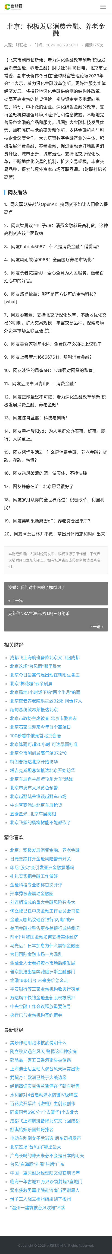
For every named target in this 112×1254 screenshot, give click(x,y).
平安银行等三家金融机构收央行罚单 (45, 989)
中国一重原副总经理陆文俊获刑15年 (45, 1173)
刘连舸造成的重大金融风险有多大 (42, 902)
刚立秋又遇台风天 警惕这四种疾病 (43, 1051)
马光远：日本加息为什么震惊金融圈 (45, 945)
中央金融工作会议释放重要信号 (40, 1006)
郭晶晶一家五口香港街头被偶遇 (40, 1060)
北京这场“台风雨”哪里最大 (35, 666)
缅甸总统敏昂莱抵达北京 (34, 709)
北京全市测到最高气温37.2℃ (38, 753)
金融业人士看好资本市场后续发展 (42, 963)
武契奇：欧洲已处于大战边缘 (38, 1077)
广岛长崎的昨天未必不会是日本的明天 (47, 1155)
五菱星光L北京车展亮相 (33, 813)
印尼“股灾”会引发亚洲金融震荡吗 (42, 867)
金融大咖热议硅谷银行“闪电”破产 (42, 919)
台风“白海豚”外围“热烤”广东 (37, 1164)
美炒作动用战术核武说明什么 (38, 1042)
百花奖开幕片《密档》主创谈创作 (42, 1103)
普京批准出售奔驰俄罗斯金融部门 (42, 971)
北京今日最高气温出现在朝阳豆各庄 (45, 675)
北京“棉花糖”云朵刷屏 (31, 683)
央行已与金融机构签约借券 (36, 1015)
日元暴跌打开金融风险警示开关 (40, 858)
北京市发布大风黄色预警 (34, 787)
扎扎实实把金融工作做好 (34, 876)
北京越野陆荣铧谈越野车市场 (38, 796)
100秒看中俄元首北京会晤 (35, 735)
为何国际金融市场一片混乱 (36, 954)
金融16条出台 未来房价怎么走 (39, 980)
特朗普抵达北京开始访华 (34, 761)
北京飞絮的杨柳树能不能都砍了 (40, 822)
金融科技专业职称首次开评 (36, 885)
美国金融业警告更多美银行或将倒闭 (45, 928)
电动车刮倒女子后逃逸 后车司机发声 (45, 1138)
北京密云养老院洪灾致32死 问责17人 (46, 701)
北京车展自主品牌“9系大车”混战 (41, 779)
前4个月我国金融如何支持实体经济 (44, 937)
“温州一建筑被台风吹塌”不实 (38, 1207)
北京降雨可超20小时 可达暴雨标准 (44, 744)
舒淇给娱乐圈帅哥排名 (32, 1129)
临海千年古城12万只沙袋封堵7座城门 (46, 1181)
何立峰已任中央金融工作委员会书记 (45, 911)
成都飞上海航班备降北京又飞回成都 (45, 657)
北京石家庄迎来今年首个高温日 (40, 727)
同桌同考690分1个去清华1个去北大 (44, 1112)
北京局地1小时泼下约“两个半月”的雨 (45, 692)
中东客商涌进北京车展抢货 (36, 805)
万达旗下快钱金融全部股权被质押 (42, 997)
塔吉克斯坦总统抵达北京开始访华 (42, 770)
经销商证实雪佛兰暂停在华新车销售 (45, 1086)
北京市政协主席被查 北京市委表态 (43, 718)
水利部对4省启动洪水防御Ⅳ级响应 (44, 1094)
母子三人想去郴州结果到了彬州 (40, 1199)
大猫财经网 (54, 1245)
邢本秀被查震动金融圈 (32, 893)
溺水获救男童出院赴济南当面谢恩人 (45, 1190)
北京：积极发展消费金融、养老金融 (45, 850)
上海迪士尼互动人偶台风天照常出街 (45, 1068)
